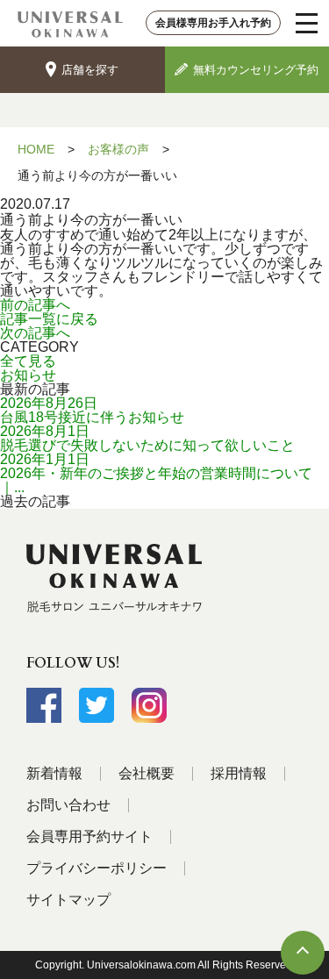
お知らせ (28, 375)
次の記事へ (35, 332)
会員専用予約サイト (89, 836)
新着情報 (54, 773)
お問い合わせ (68, 804)
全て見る (28, 361)
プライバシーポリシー (96, 868)
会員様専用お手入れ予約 (213, 23)
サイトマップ (68, 899)
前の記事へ (35, 304)
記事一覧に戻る (49, 318)
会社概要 (146, 773)
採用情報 (239, 773)
